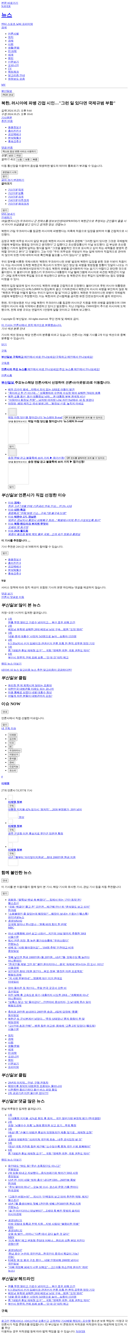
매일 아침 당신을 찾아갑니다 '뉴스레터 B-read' (35, 417)
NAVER (80, 1331)
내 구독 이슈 (8, 728)
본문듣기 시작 (9, 172)
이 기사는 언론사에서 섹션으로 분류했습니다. (31, 325)
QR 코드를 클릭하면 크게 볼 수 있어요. (84, 417)
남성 (11, 155)
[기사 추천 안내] (29, 541)
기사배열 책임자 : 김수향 (76, 1320)
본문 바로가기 (9, 3)
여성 (18, 155)
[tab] (13, 33)
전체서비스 (17, 1320)
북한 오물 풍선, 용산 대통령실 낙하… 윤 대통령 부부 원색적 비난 (46, 396)
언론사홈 (6, 375)
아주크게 (23, 200)
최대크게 (23, 203)
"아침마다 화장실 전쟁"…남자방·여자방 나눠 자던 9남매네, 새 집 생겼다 (51, 400)
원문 (6, 117)
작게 (21, 189)
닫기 (4, 344)
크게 (21, 196)
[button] (14, 127)
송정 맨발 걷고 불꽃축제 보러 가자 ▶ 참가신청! (36, 457)
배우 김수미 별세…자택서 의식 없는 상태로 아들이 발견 (41, 389)
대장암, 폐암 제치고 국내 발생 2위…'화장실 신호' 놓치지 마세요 (46, 403)
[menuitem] (68, 127)
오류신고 (43, 1320)
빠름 (35, 159)
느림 (19, 159)
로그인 (5, 1320)
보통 (27, 159)
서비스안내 (31, 1320)
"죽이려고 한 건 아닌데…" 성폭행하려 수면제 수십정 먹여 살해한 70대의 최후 (54, 393)
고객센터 (55, 1320)
